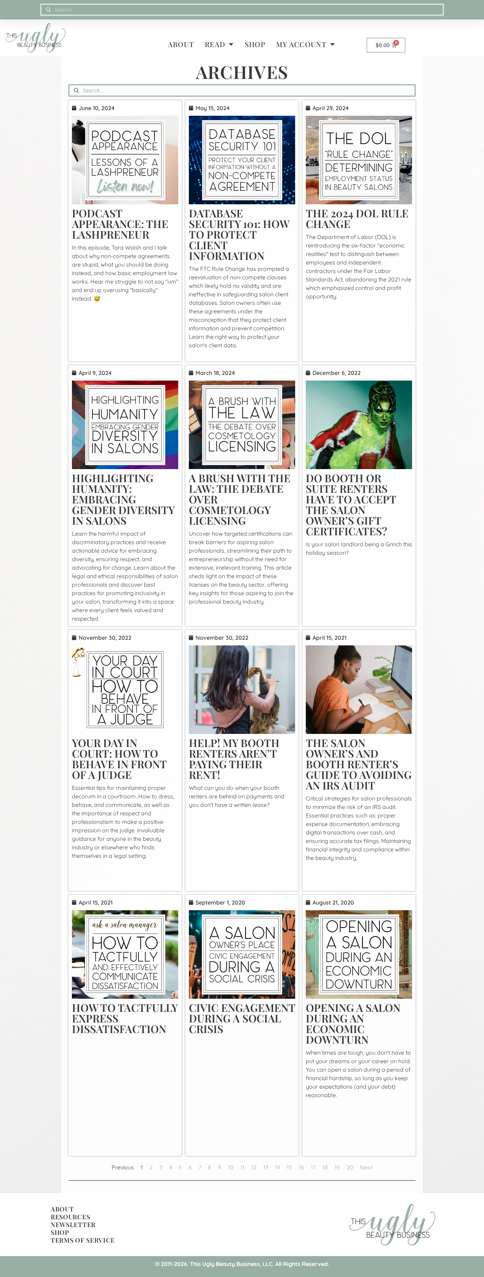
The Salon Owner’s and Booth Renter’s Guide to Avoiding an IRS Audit (359, 764)
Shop (255, 44)
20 (350, 1167)
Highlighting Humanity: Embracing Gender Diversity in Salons (123, 499)
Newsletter (73, 1224)
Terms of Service (83, 1240)
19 (337, 1167)
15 (289, 1167)
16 (301, 1167)
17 (313, 1167)
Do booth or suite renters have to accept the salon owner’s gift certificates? (351, 504)
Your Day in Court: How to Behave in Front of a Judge (119, 759)
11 (242, 1167)
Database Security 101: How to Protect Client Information (239, 234)
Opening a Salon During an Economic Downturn (353, 1023)
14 (277, 1167)
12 (254, 1167)
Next (366, 1167)
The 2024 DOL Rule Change (357, 218)
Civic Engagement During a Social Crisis (242, 1018)
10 (230, 1167)
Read (215, 44)
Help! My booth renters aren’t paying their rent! (234, 759)
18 (325, 1167)
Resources (70, 1217)
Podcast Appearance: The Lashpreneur (120, 223)
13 (265, 1167)
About (181, 44)
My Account (301, 44)
